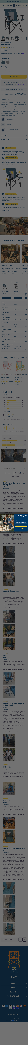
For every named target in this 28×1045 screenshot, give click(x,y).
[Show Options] (26, 524)
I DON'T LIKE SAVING (21, 528)
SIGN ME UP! (21, 526)
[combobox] (21, 524)
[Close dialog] (27, 514)
